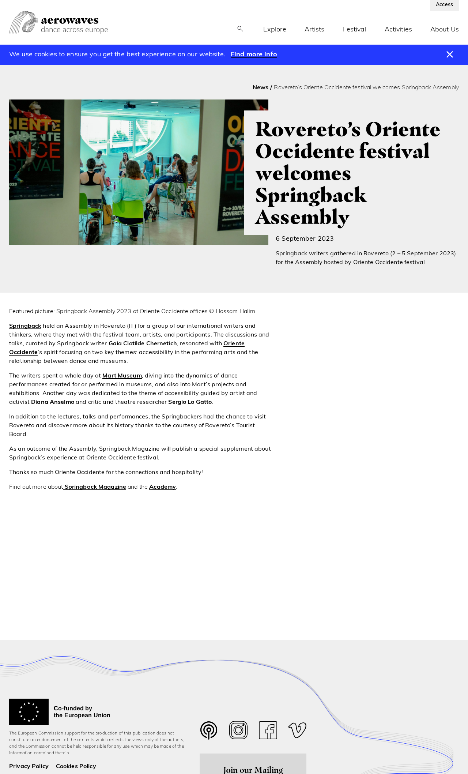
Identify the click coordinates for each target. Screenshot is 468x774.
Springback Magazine (94, 487)
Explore (274, 30)
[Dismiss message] (449, 55)
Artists (315, 30)
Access (444, 5)
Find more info (254, 55)
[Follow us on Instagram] (238, 732)
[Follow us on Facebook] (268, 732)
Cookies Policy (76, 767)
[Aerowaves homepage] (58, 22)
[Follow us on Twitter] (209, 735)
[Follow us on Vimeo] (297, 732)
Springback (25, 326)
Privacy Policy (29, 767)
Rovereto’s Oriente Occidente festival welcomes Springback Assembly (366, 88)
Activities (398, 30)
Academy (162, 487)
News (261, 88)
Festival (354, 30)
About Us (444, 30)
